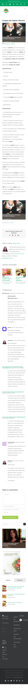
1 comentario (7, 283)
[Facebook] (3, 634)
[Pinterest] (5, 629)
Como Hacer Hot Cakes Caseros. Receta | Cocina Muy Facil (12, 367)
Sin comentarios (21, 283)
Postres (12, 222)
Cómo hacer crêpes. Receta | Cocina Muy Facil (13, 417)
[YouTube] (3, 629)
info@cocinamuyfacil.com (14, 1)
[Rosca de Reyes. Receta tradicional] (21, 268)
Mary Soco (6, 222)
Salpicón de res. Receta (14, 602)
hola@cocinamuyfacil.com (24, 620)
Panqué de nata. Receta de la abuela (16, 594)
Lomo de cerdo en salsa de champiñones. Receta (15, 587)
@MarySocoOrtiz (7, 258)
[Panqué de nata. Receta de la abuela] (4, 595)
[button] (3, 276)
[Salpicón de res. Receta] (4, 602)
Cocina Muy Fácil (18, 253)
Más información (18, 677)
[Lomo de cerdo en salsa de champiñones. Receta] (4, 586)
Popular (8, 580)
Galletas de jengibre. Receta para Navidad (7, 278)
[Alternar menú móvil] (25, 8)
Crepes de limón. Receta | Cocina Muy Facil (13, 391)
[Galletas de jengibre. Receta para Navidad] (7, 268)
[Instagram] (3, 631)
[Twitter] (5, 631)
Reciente (19, 580)
